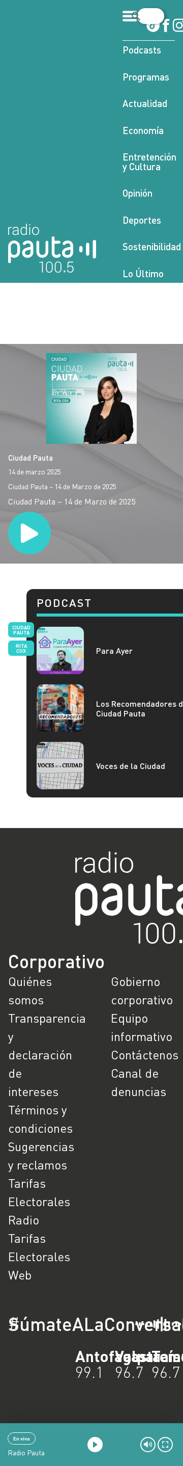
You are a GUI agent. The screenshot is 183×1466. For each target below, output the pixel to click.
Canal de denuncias (138, 1082)
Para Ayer (114, 650)
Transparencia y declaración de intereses (40, 1054)
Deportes (142, 220)
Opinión (137, 193)
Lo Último (143, 273)
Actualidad (145, 103)
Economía (143, 130)
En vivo (21, 1438)
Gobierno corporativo (142, 990)
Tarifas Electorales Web (39, 1256)
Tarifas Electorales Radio (39, 1201)
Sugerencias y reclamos (40, 1155)
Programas (146, 77)
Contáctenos (143, 1054)
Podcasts (142, 50)
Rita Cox (21, 648)
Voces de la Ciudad (130, 765)
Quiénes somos (30, 990)
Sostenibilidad (149, 246)
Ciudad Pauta (30, 457)
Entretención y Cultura (149, 161)
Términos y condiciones (40, 1118)
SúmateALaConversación (63, 1324)
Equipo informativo (141, 1027)
